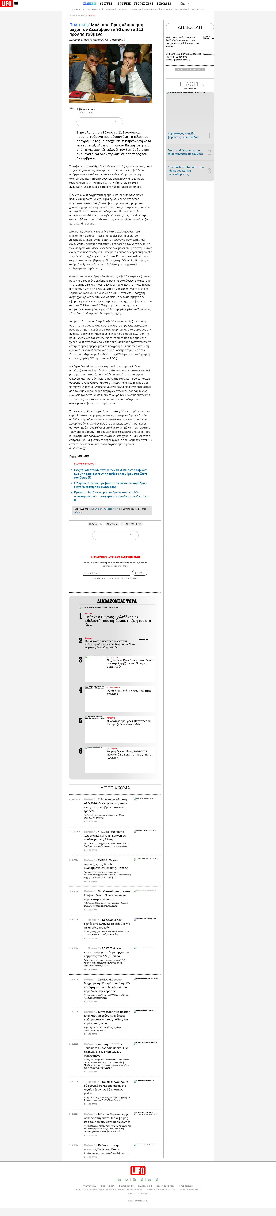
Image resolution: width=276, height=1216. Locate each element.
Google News (111, 508)
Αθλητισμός (167, 9)
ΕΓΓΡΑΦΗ (139, 572)
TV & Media (135, 9)
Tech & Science (151, 9)
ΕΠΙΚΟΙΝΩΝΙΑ (107, 1186)
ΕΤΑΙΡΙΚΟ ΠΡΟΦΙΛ (166, 1186)
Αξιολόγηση (112, 524)
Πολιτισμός (122, 9)
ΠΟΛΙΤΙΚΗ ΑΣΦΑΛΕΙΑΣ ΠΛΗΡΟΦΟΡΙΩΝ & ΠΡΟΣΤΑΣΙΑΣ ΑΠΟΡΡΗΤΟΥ (109, 1189)
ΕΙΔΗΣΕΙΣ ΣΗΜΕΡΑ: (84, 464)
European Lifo (197, 9)
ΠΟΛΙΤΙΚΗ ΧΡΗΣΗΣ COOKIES (161, 1189)
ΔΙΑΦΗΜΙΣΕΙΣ (145, 1186)
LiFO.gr (95, 508)
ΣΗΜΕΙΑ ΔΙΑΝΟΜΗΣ (190, 1189)
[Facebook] (144, 99)
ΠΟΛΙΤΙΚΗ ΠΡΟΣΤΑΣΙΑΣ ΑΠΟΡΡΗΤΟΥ (123, 578)
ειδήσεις (78, 512)
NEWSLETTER (126, 1186)
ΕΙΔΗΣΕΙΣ (81, 16)
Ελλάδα (76, 9)
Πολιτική (96, 9)
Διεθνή (86, 9)
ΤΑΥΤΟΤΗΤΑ (89, 1186)
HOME (72, 16)
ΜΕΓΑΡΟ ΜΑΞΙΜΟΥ (132, 524)
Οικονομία (109, 9)
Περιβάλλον (181, 9)
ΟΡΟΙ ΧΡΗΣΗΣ (98, 578)
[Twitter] (149, 99)
